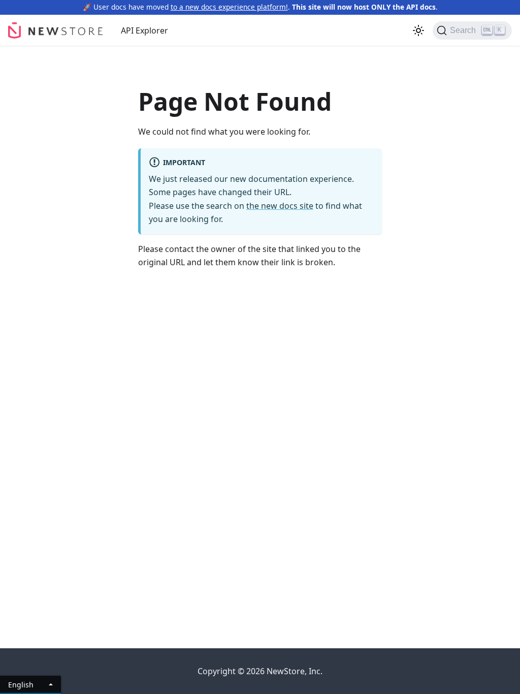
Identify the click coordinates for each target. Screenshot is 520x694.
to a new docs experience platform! (229, 7)
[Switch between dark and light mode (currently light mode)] (418, 30)
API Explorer (144, 30)
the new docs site (279, 205)
